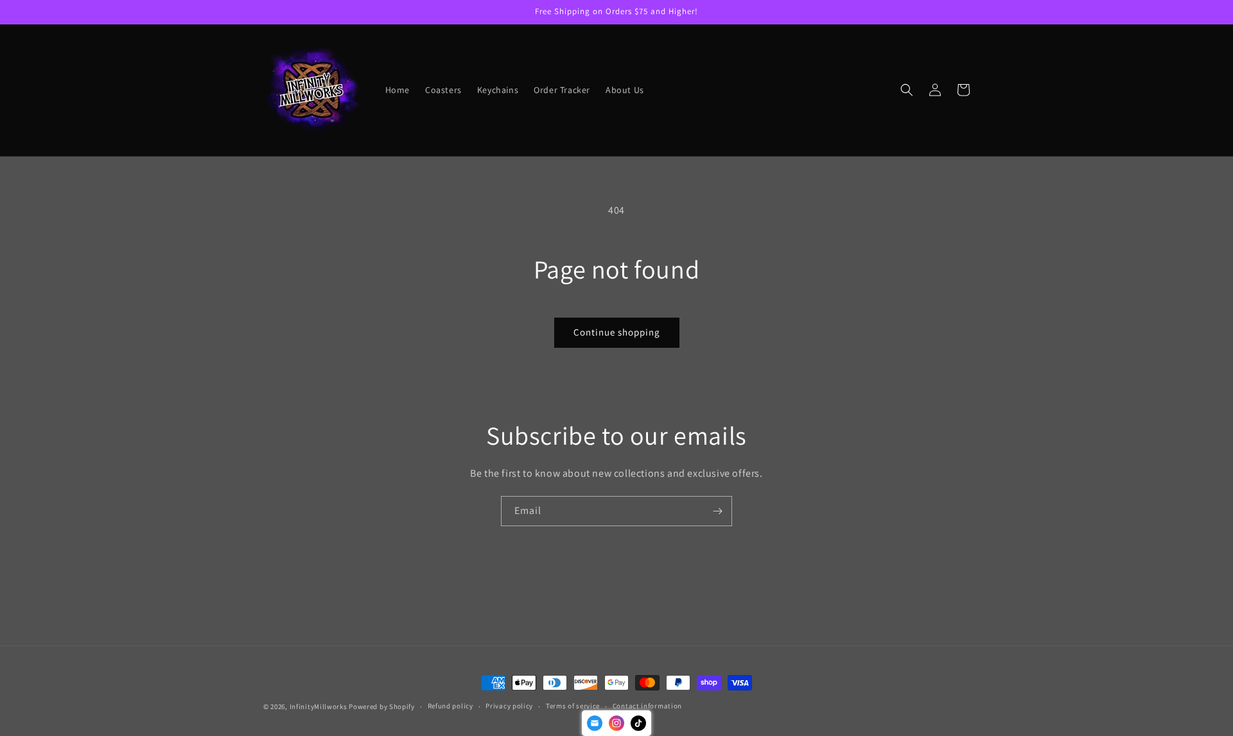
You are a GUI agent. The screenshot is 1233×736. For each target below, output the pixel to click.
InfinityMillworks (318, 706)
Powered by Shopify (382, 706)
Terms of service (573, 705)
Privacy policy (509, 705)
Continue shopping (616, 332)
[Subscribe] (717, 511)
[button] (907, 90)
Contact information (647, 705)
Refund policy (450, 705)
